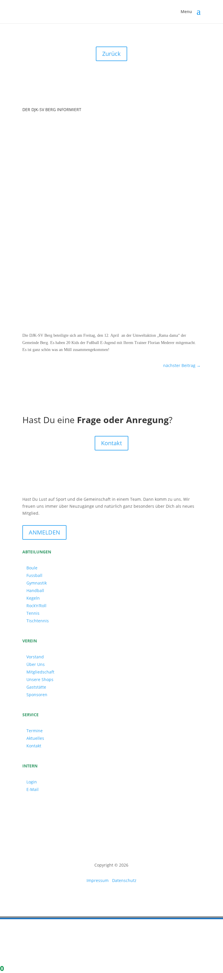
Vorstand (35, 657)
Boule (31, 568)
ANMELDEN (44, 532)
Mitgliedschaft (40, 672)
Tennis (32, 613)
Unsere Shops (39, 679)
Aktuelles (35, 738)
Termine (34, 730)
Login (31, 782)
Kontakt (111, 443)
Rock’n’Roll (36, 605)
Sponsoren (36, 694)
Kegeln (33, 598)
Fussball (34, 575)
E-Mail (32, 789)
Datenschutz (124, 880)
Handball (35, 590)
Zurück (111, 54)
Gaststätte (36, 687)
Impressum (98, 880)
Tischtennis (37, 620)
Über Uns (35, 664)
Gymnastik (36, 583)
